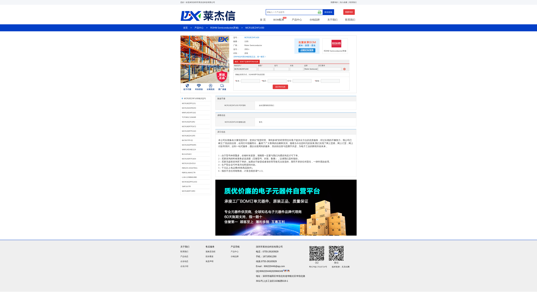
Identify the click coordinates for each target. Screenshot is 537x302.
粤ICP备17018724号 (318, 267)
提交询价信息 (280, 87)
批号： (236, 49)
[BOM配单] (319, 12)
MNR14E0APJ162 (189, 113)
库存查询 (328, 12)
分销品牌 (315, 19)
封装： (236, 53)
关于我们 (332, 19)
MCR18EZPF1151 (189, 103)
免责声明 (209, 261)
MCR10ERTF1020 (189, 131)
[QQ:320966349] (287, 271)
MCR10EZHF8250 (189, 108)
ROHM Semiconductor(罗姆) (224, 28)
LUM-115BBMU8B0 (189, 177)
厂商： (236, 45)
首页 (185, 28)
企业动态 (184, 261)
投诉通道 (209, 256)
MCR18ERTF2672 (189, 127)
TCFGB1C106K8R (189, 117)
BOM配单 (278, 19)
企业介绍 (184, 266)
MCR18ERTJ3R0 (188, 191)
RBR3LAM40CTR (189, 173)
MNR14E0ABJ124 (189, 150)
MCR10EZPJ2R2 (188, 122)
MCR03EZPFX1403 (189, 182)
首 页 (263, 19)
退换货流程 (210, 251)
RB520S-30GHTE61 (189, 168)
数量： (236, 41)
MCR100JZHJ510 (189, 163)
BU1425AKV (187, 154)
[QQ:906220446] (284, 271)
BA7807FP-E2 (187, 140)
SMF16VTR (186, 186)
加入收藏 (343, 2)
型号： (236, 37)
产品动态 (184, 256)
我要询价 (334, 2)
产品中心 (297, 19)
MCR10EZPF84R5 (189, 145)
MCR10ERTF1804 (189, 159)
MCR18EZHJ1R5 (188, 136)
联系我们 (353, 2)
